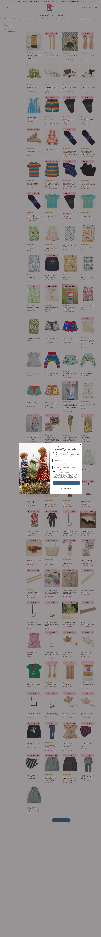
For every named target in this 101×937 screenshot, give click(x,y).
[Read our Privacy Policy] (78, 475)
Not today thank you (66, 488)
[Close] (80, 445)
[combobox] (56, 468)
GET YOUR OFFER (66, 483)
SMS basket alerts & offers (59, 464)
